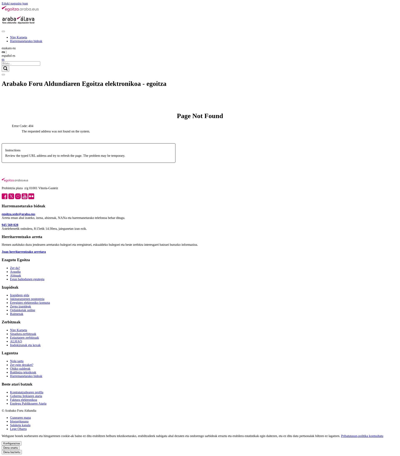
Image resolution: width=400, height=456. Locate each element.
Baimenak (16, 314)
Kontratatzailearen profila (26, 392)
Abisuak (15, 275)
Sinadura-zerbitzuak (23, 334)
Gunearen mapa (20, 417)
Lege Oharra (18, 429)
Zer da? (15, 268)
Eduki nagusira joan (15, 3)
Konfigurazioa (11, 443)
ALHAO (16, 341)
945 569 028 (10, 225)
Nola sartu (17, 361)
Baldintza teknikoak (23, 372)
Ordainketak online (22, 310)
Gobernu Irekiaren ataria (26, 396)
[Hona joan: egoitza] (20, 10)
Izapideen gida (19, 295)
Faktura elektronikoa (23, 400)
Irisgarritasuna (19, 421)
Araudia (15, 271)
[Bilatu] (5, 69)
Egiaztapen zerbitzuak (24, 337)
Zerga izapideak (20, 306)
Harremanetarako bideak (26, 41)
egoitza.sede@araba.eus (18, 214)
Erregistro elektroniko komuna (30, 302)
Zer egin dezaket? (21, 365)
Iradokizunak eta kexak (25, 345)
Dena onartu (10, 447)
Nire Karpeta (18, 37)
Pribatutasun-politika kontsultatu (362, 436)
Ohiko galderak (20, 368)
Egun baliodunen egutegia (27, 279)
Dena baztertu (11, 452)
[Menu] (3, 31)
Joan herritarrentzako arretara (24, 251)
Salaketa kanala (20, 425)
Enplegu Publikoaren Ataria (28, 403)
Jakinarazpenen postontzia (27, 299)
